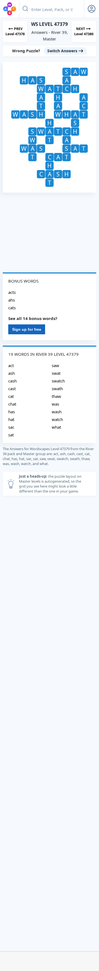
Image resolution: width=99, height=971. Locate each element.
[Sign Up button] (91, 9)
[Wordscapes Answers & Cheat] (9, 9)
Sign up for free (26, 329)
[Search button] (25, 9)
